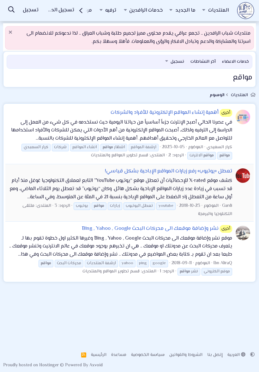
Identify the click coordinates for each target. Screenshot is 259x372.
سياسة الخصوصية (148, 355)
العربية (234, 355)
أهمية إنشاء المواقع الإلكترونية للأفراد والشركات (171, 112)
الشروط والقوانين (185, 355)
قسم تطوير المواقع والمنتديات (119, 155)
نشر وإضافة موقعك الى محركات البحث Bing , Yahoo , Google (156, 228)
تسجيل (177, 61)
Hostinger (49, 365)
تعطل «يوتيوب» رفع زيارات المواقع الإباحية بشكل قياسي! (168, 171)
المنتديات (218, 11)
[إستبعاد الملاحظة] (11, 33)
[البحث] (11, 10)
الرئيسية (98, 355)
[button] (204, 10)
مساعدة (118, 355)
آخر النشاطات (203, 61)
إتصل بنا (215, 355)
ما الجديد (185, 11)
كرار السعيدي (219, 147)
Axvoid (96, 365)
